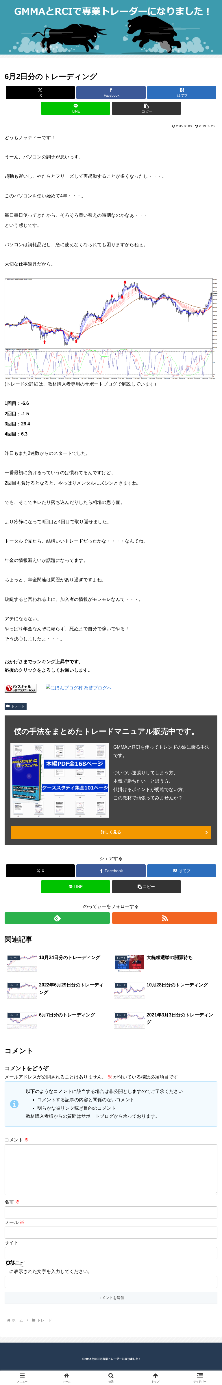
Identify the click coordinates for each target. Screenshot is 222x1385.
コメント (17, 1139)
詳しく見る (111, 832)
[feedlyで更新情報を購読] (57, 918)
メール (14, 1222)
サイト (11, 1242)
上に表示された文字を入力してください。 (48, 1271)
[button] (146, 108)
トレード (18, 706)
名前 (12, 1201)
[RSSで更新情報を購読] (164, 918)
